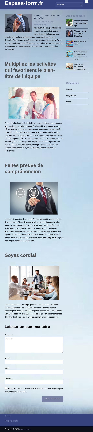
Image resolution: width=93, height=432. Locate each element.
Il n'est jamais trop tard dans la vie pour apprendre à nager (80, 55)
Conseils (45, 21)
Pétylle (7, 129)
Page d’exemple (11, 421)
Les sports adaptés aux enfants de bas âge (81, 23)
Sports (68, 102)
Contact (8, 416)
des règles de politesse (52, 311)
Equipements (71, 96)
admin (45, 25)
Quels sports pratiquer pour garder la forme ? (80, 66)
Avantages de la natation (80, 42)
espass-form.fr (25, 429)
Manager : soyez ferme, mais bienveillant (80, 33)
